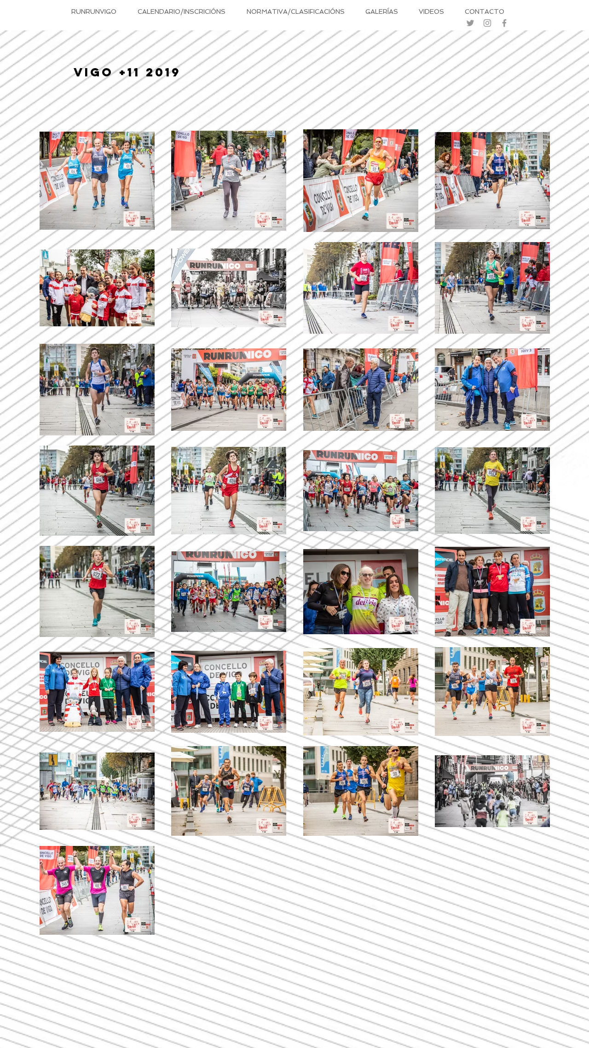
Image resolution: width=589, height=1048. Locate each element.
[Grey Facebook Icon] (504, 23)
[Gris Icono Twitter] (470, 23)
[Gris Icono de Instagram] (487, 23)
